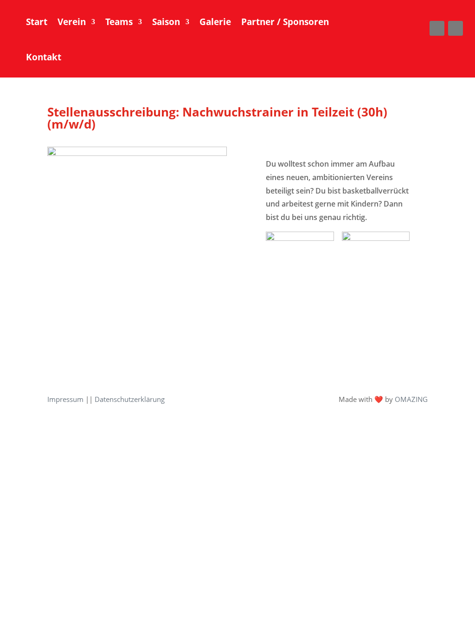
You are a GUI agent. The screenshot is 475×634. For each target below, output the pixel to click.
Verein (72, 22)
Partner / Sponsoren (285, 22)
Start (36, 22)
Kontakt (43, 57)
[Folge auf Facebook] (437, 28)
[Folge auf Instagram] (455, 28)
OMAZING (411, 399)
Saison (166, 22)
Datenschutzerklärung (130, 399)
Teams (119, 22)
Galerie (215, 22)
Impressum (65, 399)
